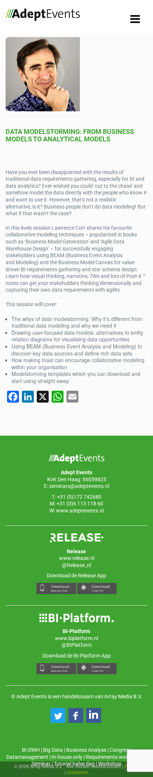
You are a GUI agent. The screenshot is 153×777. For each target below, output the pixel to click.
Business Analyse (86, 750)
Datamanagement (27, 757)
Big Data (53, 750)
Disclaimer (77, 772)
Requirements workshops (115, 757)
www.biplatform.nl (76, 638)
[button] (58, 715)
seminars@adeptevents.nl (79, 486)
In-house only (67, 757)
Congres (119, 750)
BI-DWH (31, 750)
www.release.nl (76, 558)
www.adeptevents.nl (80, 511)
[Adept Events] (43, 16)
